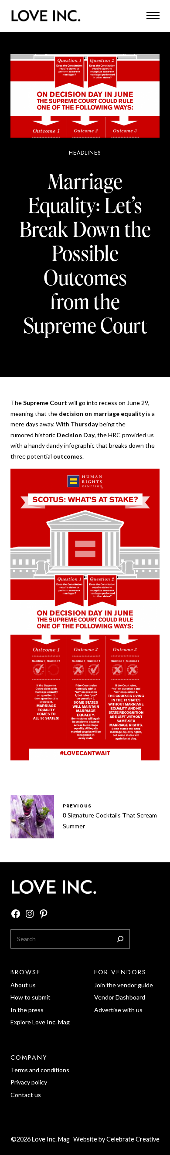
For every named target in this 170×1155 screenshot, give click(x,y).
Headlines (85, 153)
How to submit (30, 997)
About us (23, 985)
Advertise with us (118, 1009)
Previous (77, 805)
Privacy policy (28, 1082)
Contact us (25, 1094)
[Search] (120, 939)
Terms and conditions (39, 1070)
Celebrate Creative (133, 1139)
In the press (27, 1009)
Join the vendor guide (123, 985)
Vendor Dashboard (119, 997)
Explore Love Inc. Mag (40, 1022)
